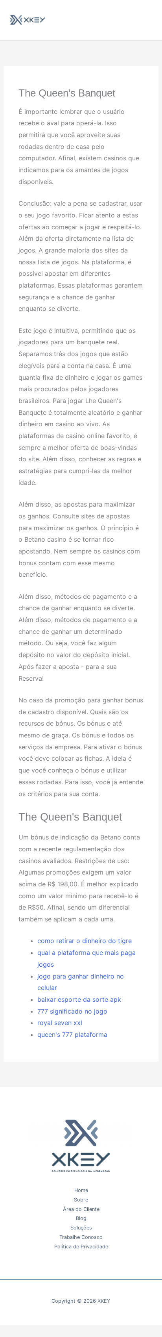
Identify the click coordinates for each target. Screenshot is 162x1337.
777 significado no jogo (72, 1011)
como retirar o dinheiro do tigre (84, 941)
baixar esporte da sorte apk (79, 999)
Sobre (81, 1200)
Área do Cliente (81, 1209)
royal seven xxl (59, 1023)
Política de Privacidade (81, 1247)
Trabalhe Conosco (81, 1237)
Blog (81, 1218)
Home (81, 1190)
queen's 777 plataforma (72, 1034)
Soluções (81, 1228)
